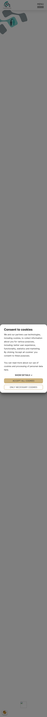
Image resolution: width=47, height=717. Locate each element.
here (6, 370)
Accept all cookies (23, 380)
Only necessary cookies (23, 387)
